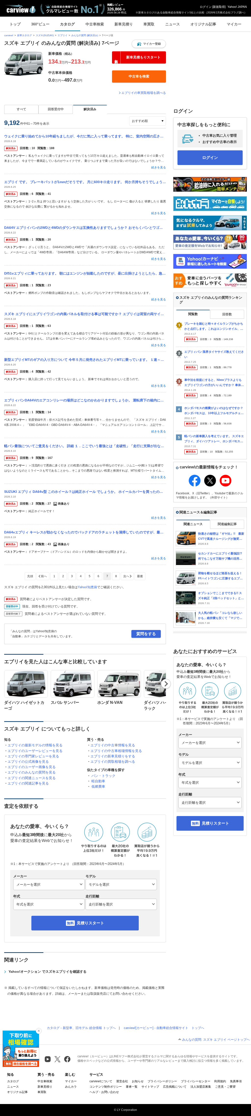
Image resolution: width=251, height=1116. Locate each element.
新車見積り (123, 24)
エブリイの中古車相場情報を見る (116, 751)
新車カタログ (24, 35)
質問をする (146, 634)
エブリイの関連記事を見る (28, 783)
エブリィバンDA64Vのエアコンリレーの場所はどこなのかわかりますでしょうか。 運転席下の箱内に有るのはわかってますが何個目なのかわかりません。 (85, 400)
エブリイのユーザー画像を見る (32, 767)
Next (166, 683)
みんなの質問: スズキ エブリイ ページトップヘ (216, 1039)
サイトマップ (150, 1086)
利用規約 (220, 1081)
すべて (21, 109)
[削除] (39, 1031)
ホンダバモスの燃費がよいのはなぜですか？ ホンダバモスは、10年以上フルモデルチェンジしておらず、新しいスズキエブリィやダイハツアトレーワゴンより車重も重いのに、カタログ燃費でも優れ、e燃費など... (214, 410)
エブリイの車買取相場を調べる (143, 93)
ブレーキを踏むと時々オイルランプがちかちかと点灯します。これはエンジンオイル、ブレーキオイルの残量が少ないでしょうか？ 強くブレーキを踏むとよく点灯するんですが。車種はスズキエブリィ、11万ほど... (214, 326)
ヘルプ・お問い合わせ (104, 1092)
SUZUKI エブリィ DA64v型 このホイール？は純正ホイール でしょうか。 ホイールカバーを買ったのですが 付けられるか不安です (85, 492)
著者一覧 (132, 1086)
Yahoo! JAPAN (237, 7)
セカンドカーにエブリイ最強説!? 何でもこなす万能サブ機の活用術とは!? (221, 556)
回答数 (227, 314)
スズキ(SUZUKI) (45, 35)
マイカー (234, 24)
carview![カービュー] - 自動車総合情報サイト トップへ (164, 1028)
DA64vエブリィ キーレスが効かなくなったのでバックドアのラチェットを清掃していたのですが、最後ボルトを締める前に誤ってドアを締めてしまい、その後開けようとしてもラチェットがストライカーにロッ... (85, 532)
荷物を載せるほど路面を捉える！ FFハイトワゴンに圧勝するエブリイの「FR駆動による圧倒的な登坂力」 (220, 576)
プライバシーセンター (195, 1081)
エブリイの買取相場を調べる (112, 761)
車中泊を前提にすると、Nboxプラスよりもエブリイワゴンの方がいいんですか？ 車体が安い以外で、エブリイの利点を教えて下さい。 (214, 382)
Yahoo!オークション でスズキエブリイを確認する (48, 971)
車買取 (148, 24)
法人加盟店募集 (200, 1086)
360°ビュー (40, 24)
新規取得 (219, 7)
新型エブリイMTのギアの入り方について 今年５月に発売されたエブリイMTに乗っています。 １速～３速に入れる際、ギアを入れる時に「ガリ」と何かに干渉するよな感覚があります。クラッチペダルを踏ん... (85, 360)
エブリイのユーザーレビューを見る (35, 751)
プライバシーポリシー (162, 1081)
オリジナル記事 (203, 24)
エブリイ (62, 35)
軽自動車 (98, 781)
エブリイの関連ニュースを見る (32, 778)
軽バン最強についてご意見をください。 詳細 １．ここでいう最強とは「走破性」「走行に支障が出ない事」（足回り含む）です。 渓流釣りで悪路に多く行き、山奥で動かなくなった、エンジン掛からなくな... (85, 446)
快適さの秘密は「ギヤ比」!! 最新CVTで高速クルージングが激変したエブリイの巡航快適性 (221, 536)
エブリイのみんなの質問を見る (32, 772)
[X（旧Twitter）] (57, 1059)
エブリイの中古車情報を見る (112, 745)
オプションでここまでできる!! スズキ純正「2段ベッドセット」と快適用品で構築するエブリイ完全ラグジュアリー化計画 (221, 595)
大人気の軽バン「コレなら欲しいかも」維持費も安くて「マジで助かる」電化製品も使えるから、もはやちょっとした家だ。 (220, 615)
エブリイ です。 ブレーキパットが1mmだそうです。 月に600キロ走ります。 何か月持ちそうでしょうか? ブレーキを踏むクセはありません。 (85, 182)
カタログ (67, 24)
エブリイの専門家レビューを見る (33, 756)
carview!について (100, 1081)
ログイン (206, 7)
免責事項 (236, 1081)
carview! (8, 35)
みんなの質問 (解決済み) (84, 35)
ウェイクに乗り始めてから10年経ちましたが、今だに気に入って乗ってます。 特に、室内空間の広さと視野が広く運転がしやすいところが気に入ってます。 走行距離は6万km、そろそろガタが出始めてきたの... (85, 136)
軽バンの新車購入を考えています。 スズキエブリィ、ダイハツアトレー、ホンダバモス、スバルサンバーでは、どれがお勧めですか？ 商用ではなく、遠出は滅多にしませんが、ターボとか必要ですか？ (214, 438)
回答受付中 (56, 109)
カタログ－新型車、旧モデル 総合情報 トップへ (81, 1028)
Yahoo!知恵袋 (87, 587)
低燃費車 (98, 786)
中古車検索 (95, 24)
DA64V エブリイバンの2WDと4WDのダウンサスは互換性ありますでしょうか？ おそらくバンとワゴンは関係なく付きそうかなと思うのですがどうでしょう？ (85, 228)
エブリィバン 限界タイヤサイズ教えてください (214, 354)
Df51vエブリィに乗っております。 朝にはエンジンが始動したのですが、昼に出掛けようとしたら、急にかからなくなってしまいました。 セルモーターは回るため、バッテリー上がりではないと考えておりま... (85, 273)
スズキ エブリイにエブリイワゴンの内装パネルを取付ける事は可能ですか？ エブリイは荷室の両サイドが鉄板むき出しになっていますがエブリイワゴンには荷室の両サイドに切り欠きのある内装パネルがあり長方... (85, 314)
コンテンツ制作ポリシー (105, 1086)
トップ (15, 24)
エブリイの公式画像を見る (28, 761)
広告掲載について (175, 1086)
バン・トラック (103, 776)
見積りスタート (90, 923)
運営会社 (122, 1081)
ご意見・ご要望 (225, 1086)
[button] (149, 44)
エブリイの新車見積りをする (112, 756)
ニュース (172, 24)
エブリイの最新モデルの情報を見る (35, 745)
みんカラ (71, 1086)
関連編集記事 (227, 524)
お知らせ (138, 1081)
